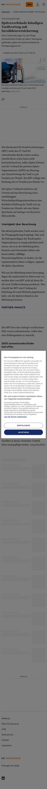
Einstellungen (23, 425)
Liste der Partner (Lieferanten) (15, 417)
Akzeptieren (23, 432)
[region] (23, 394)
